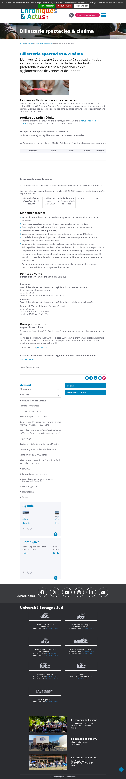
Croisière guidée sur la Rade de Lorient (38, 449)
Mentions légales (57, 776)
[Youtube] (67, 592)
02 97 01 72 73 (88, 653)
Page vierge (25, 438)
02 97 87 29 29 (88, 628)
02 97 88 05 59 (88, 651)
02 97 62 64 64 (81, 678)
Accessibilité (71, 776)
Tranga (25, 497)
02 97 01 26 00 (52, 628)
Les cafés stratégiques (30, 411)
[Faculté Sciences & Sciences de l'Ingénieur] (45, 641)
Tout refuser (65, 5)
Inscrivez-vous (27, 359)
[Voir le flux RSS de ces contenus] (56, 534)
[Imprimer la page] (104, 378)
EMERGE (26, 468)
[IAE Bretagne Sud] (45, 691)
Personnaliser (81, 5)
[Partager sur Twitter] (91, 378)
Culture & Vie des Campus (34, 400)
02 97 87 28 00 (52, 676)
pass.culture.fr (43, 347)
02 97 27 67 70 (52, 678)
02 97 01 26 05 (52, 701)
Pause (23, 528)
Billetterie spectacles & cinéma (34, 416)
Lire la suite (28, 523)
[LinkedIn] (91, 592)
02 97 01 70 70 (52, 655)
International (28, 491)
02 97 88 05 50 (52, 653)
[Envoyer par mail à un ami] (100, 378)
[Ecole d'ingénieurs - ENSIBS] (81, 641)
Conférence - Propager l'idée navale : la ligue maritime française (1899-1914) (40, 423)
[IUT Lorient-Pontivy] (45, 666)
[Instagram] (79, 592)
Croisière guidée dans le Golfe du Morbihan (40, 444)
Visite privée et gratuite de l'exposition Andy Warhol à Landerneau (40, 461)
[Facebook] (42, 592)
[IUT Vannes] (81, 666)
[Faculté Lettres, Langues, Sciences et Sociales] (81, 616)
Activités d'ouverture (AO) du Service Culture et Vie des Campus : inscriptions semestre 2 (40, 432)
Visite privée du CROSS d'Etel (33, 454)
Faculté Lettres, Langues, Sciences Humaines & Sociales (38, 480)
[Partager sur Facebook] (87, 378)
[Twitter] (54, 592)
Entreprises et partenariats (34, 474)
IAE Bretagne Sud (30, 486)
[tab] (85, 385)
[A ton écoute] (103, 592)
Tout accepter (47, 5)
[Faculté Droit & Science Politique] (45, 616)
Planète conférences (29, 405)
